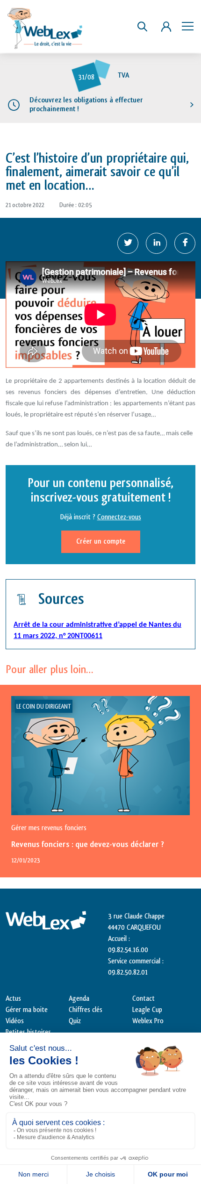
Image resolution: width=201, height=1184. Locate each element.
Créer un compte (100, 541)
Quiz (75, 1021)
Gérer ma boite (27, 1009)
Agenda (79, 998)
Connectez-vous (119, 517)
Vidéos (15, 1021)
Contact (143, 998)
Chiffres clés (85, 1009)
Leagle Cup (147, 1009)
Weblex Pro (148, 1021)
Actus (13, 998)
